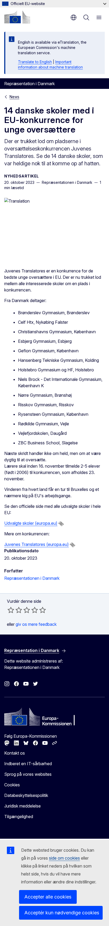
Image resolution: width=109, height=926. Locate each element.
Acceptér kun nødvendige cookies (61, 912)
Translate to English (35, 62)
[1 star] (11, 609)
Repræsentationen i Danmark (32, 578)
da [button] (73, 17)
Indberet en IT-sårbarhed (28, 763)
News (14, 96)
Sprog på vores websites (28, 774)
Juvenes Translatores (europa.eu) (36, 544)
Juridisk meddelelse (22, 806)
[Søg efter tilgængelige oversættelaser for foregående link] (61, 523)
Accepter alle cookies (47, 897)
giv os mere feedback (36, 624)
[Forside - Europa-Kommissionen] (17, 17)
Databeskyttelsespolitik (26, 795)
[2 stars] (15, 609)
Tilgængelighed (18, 816)
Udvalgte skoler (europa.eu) (30, 523)
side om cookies (64, 858)
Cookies (12, 784)
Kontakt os (14, 753)
